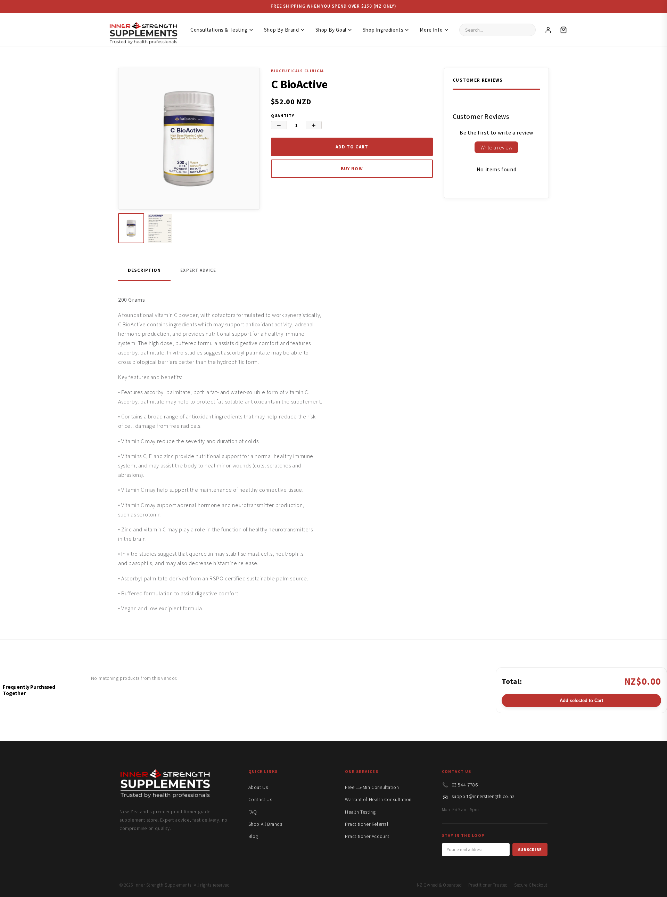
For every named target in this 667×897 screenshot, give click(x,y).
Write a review (496, 147)
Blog (253, 836)
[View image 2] (160, 228)
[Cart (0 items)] (563, 30)
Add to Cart (352, 147)
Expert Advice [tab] (198, 270)
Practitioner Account (367, 836)
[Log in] (548, 30)
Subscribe (530, 849)
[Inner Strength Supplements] (143, 29)
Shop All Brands (265, 824)
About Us (258, 787)
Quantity (283, 115)
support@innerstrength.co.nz (483, 796)
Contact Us (260, 799)
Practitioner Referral (366, 824)
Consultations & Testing (219, 29)
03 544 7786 (465, 785)
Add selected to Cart (581, 700)
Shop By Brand (281, 29)
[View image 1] (131, 228)
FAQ (252, 812)
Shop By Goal (330, 29)
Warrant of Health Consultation (378, 799)
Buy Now (352, 169)
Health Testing (360, 812)
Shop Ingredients (383, 29)
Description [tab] (144, 270)
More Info (431, 29)
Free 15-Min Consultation (372, 787)
